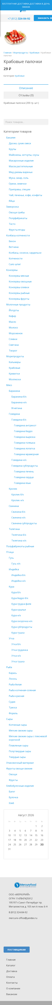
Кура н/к (16, 615)
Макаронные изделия (21, 160)
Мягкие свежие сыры (20, 730)
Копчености (15, 258)
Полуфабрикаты (18, 218)
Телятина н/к (18, 540)
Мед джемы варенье (20, 172)
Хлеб (11, 803)
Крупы (12, 149)
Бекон (12, 241)
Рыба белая (15, 684)
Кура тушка (17, 632)
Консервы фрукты (19, 298)
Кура (11, 586)
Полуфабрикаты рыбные (20, 546)
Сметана (14, 344)
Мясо (9, 385)
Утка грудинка (19, 650)
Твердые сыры (17, 757)
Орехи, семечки (17, 183)
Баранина (14, 390)
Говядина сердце (24, 477)
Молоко (13, 327)
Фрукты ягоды (17, 229)
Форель (13, 713)
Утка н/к (16, 655)
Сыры (9, 719)
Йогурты (14, 310)
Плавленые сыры (18, 745)
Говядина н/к (19, 460)
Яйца (12, 200)
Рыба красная (16, 696)
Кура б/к (16, 592)
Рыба (9, 667)
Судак (12, 701)
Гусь (11, 557)
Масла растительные (21, 166)
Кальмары (15, 362)
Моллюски (15, 379)
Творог (13, 350)
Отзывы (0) (26, 95)
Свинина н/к (18, 517)
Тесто (12, 224)
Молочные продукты (18, 304)
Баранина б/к (19, 396)
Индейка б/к (18, 575)
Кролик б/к (17, 494)
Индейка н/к (18, 580)
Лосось (13, 678)
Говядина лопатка (24, 448)
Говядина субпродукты (24, 465)
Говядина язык (22, 483)
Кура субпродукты (21, 627)
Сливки (13, 339)
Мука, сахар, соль (18, 177)
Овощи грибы (17, 212)
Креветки (14, 373)
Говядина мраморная (26, 454)
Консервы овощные (20, 281)
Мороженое (16, 333)
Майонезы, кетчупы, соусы (24, 154)
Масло (12, 321)
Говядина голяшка (24, 442)
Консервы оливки (19, 287)
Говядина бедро (23, 431)
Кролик (13, 488)
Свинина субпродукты (24, 523)
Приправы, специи (19, 189)
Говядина (14, 413)
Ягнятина (16, 408)
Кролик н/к (17, 500)
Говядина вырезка (24, 437)
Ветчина (13, 247)
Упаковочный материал (20, 762)
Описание (26, 88)
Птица (10, 552)
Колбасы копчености (18, 235)
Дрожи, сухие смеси (20, 143)
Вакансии (11, 994)
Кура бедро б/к (19, 598)
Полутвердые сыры (20, 751)
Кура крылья (18, 609)
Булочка (13, 797)
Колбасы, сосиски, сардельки (25, 252)
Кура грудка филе (21, 603)
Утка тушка (17, 661)
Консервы (11, 270)
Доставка (11, 971)
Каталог (10, 965)
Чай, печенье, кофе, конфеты (25, 195)
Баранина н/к (19, 402)
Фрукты (13, 780)
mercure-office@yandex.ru (23, 918)
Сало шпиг (15, 264)
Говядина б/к (18, 419)
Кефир (12, 316)
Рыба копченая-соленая (22, 690)
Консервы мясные (19, 275)
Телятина (14, 529)
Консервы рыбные (19, 293)
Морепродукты (20, 52)
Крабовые (34, 52)
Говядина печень (24, 471)
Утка (11, 638)
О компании (13, 988)
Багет (12, 791)
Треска (13, 707)
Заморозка (12, 206)
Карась (13, 673)
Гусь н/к (16, 563)
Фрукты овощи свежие (19, 768)
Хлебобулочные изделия (20, 785)
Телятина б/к (18, 534)
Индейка (14, 569)
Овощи (13, 774)
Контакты (11, 982)
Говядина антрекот (25, 425)
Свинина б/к (18, 511)
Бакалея (10, 137)
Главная (7, 52)
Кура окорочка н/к (21, 621)
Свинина (14, 506)
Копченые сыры (18, 724)
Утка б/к (16, 644)
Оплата (10, 977)
